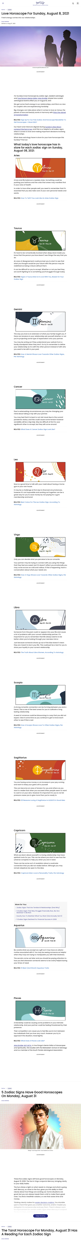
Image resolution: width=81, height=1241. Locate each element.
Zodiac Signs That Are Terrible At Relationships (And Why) (38, 907)
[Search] (72, 3)
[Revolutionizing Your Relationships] (40, 2)
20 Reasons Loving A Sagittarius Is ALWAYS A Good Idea (43, 800)
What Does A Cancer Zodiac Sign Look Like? (38, 429)
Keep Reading (40, 1216)
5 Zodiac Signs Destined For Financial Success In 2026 (37, 919)
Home (3, 9)
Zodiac (10, 9)
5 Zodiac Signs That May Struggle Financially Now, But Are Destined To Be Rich (38, 911)
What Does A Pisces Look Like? (33, 1041)
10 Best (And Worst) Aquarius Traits (35, 968)
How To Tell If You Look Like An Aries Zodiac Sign (39, 198)
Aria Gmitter (5, 21)
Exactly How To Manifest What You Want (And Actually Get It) (39, 916)
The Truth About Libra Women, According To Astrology (42, 652)
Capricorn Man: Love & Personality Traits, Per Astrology (42, 873)
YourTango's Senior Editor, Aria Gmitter (32, 98)
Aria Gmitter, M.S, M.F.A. (22, 1045)
